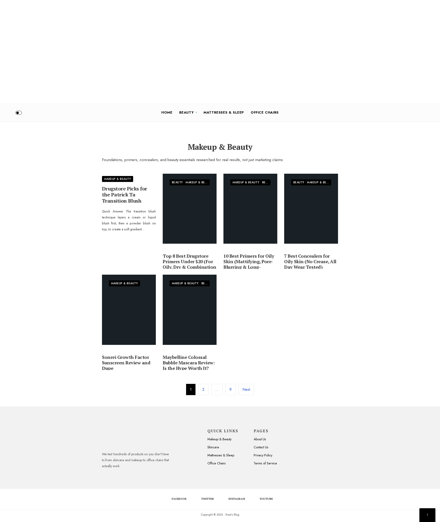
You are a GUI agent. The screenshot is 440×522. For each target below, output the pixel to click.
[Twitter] (416, 112)
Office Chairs (265, 112)
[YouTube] (431, 112)
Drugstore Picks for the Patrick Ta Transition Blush (124, 194)
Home (166, 112)
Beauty (186, 112)
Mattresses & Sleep (224, 112)
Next (246, 389)
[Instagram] (423, 112)
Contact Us (261, 447)
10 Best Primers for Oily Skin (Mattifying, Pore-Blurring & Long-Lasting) (248, 264)
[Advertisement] (137, 32)
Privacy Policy (263, 455)
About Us (260, 439)
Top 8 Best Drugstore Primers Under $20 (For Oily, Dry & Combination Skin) (189, 264)
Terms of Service (265, 463)
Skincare (213, 447)
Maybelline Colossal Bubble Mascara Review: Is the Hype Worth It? (188, 362)
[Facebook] (408, 112)
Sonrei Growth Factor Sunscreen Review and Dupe (126, 362)
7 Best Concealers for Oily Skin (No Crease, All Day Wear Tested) (310, 261)
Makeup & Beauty (117, 179)
